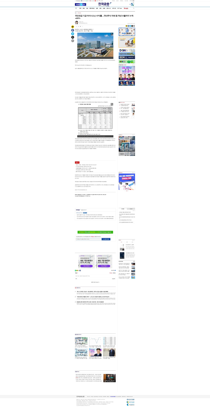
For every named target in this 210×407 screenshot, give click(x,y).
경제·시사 (109, 8)
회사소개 (88, 396)
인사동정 (122, 208)
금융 (97, 8)
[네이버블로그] (87, 0)
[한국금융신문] (77, 0)
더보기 (133, 172)
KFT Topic (119, 8)
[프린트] (76, 26)
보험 (100, 8)
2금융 (104, 8)
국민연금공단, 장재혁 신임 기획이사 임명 (83, 169)
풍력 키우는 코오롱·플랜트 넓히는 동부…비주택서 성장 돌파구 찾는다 (89, 377)
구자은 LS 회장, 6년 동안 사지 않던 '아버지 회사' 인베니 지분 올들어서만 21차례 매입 (89, 379)
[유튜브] (96, 0)
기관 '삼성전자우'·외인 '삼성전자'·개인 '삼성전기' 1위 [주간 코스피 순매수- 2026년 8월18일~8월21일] (95, 218)
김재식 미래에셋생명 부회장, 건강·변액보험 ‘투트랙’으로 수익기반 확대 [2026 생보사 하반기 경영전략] (89, 376)
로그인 (117, 0)
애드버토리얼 (121, 261)
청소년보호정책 (118, 396)
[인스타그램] (92, 0)
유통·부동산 (92, 8)
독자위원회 (104, 396)
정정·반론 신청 (96, 396)
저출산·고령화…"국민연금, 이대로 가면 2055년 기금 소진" (86, 164)
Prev (120, 183)
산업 (87, 8)
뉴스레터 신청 (106, 239)
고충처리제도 (124, 396)
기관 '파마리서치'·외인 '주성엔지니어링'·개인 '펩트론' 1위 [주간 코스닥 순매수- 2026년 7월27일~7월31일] (96, 216)
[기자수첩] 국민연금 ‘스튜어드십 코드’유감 (83, 166)
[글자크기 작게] (78, 26)
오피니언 (114, 8)
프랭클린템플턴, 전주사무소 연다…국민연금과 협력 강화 (86, 168)
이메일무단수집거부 (130, 396)
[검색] (133, 8)
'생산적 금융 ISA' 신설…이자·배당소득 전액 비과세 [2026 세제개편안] (89, 214)
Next (134, 183)
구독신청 (113, 0)
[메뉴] (76, 8)
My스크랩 (126, 0)
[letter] (101, 0)
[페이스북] (83, 0)
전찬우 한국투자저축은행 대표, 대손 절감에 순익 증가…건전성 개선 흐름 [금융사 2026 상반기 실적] (89, 374)
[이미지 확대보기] (112, 34)
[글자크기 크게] (80, 26)
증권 (84, 8)
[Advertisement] (84, 79)
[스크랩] (82, 26)
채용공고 (108, 396)
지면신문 (131, 0)
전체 (80, 8)
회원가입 (121, 0)
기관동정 (131, 208)
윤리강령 (100, 396)
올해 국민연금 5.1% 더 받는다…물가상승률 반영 (84, 171)
